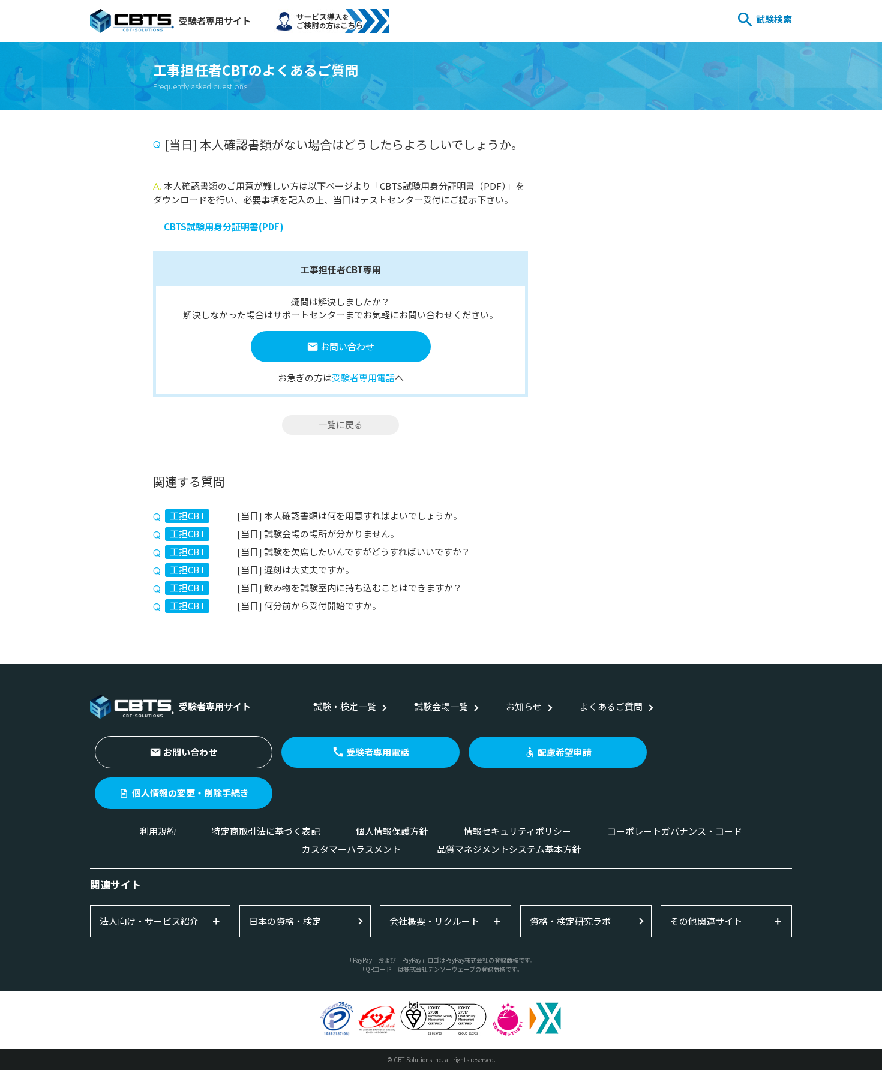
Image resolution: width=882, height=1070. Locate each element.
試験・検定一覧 (344, 706)
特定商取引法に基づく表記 (266, 831)
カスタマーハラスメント (351, 849)
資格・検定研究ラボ (570, 921)
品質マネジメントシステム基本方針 (509, 849)
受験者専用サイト (215, 20)
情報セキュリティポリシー (517, 831)
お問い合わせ (347, 346)
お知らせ (524, 706)
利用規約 (158, 831)
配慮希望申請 (565, 752)
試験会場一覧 (441, 706)
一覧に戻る (340, 424)
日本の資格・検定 (285, 921)
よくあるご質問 (611, 706)
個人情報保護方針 (392, 831)
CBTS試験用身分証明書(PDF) (224, 226)
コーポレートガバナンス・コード (674, 831)
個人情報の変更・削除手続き (190, 792)
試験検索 (774, 19)
